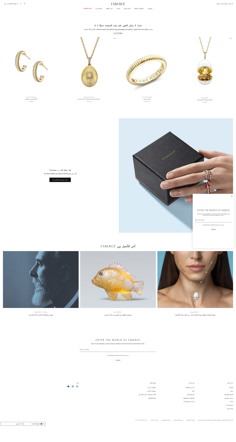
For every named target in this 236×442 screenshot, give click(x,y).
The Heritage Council (189, 401)
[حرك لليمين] (7, 71)
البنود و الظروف (190, 420)
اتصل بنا (231, 387)
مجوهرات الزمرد (151, 391)
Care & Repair (229, 405)
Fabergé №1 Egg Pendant (204, 100)
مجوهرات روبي (152, 387)
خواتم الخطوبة (152, 398)
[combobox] (222, 4)
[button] (5, 3)
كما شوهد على (190, 394)
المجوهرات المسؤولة (188, 398)
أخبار (193, 391)
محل (231, 391)
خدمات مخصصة (228, 398)
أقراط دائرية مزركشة (31, 99)
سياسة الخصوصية (166, 420)
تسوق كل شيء (118, 33)
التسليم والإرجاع (229, 394)
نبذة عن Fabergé (190, 387)
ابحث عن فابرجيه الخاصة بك (60, 180)
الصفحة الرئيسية (119, 29)
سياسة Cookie (154, 420)
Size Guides (230, 409)
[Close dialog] (231, 196)
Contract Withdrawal (141, 420)
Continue (118, 360)
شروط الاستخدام (178, 420)
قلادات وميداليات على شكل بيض (147, 394)
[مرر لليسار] (228, 71)
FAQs (231, 401)
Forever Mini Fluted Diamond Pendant (89, 99)
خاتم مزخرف (147, 99)
